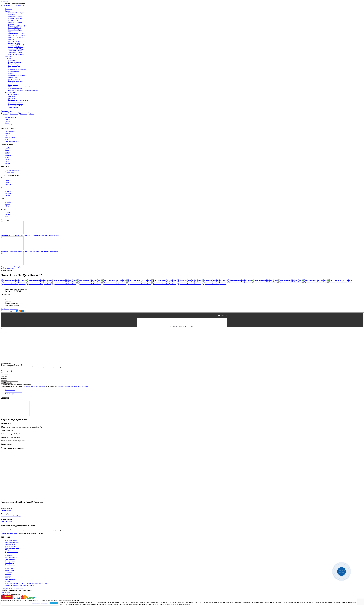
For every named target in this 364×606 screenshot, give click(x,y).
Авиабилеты (12, 83)
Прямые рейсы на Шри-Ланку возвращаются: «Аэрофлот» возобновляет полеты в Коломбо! (30, 235)
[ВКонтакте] (17, 311)
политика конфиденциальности (47, 600)
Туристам (8, 58)
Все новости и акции (7, 269)
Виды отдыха (12, 68)
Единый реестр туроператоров (18, 100)
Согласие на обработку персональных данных (23, 90)
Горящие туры (13, 85)
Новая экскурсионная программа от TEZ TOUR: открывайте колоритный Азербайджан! (29, 251)
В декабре (8, 202)
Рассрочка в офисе (14, 66)
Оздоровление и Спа (11, 552)
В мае (6, 216)
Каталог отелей (10, 132)
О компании (9, 572)
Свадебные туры (10, 544)
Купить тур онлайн (14, 62)
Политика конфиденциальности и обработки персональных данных (27, 583)
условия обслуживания (66, 600)
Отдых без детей (10, 565)
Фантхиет (8, 155)
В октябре (8, 193)
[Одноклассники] (20, 311)
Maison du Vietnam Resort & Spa (11, 516)
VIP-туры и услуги (11, 550)
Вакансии (11, 96)
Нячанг (7, 154)
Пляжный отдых (10, 555)
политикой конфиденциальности (39, 603)
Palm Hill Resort (6, 510)
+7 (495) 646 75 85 (6, 5)
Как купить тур (13, 77)
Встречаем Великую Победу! (10, 267)
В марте (7, 212)
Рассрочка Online (13, 64)
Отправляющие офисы (15, 102)
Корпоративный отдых (12, 548)
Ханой (7, 159)
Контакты (11, 98)
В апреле (7, 214)
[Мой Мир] (22, 311)
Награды (7, 578)
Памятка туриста (13, 71)
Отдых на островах (11, 557)
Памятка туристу (10, 137)
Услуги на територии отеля (13, 392)
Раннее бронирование (15, 81)
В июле (7, 182)
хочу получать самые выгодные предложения (17, 384)
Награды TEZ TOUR (15, 106)
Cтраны (7, 11)
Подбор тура (9, 568)
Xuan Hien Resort (6, 521)
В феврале (8, 206)
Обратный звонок (18, 589)
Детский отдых (9, 563)
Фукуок (7, 157)
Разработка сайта (6, 594)
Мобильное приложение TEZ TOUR (20, 87)
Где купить (11, 60)
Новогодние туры (10, 546)
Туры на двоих (9, 172)
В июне (7, 181)
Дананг (7, 150)
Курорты (7, 133)
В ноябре (7, 195)
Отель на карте (9, 394)
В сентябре (8, 191)
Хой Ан (7, 161)
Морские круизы (10, 561)
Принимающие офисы (15, 104)
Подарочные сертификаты (16, 75)
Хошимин (8, 163)
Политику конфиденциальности (34, 386)
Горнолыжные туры (11, 540)
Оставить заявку (6, 532)
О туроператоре (10, 92)
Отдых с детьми (10, 559)
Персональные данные (15, 89)
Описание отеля (10, 390)
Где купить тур (5, 592)
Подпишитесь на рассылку (17, 70)
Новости (11, 73)
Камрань (7, 152)
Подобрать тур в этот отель (9, 309)
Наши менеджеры (14, 79)
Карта (6, 135)
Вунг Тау (8, 148)
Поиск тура (8, 9)
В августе (8, 184)
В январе (7, 204)
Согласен (54, 603)
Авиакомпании (13, 108)
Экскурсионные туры (12, 141)
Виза (6, 139)
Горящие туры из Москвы (9, 534)
